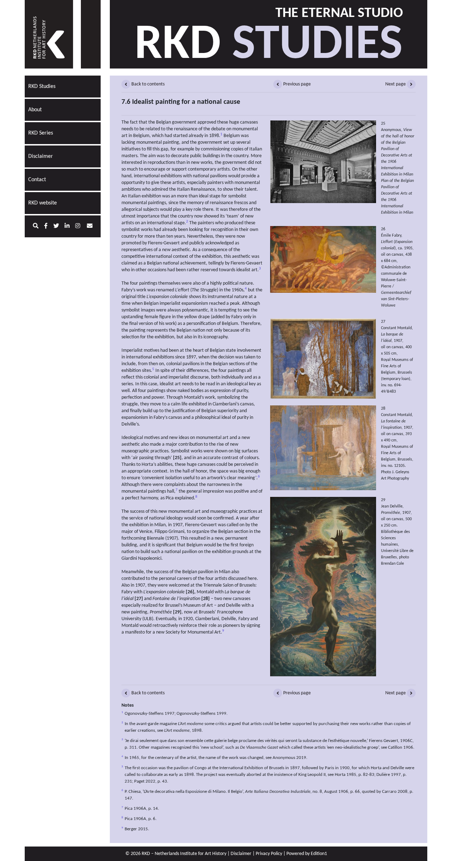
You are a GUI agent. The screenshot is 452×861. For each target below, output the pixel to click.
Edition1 (319, 853)
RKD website (42, 203)
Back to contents (147, 84)
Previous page (296, 84)
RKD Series (40, 133)
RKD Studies (41, 86)
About (35, 110)
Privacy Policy (269, 853)
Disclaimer (40, 156)
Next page (396, 84)
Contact (37, 180)
